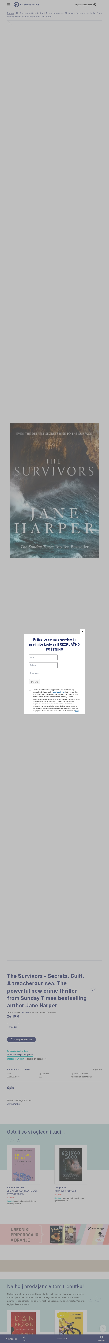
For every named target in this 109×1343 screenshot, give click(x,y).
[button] (82, 631)
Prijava (34, 681)
